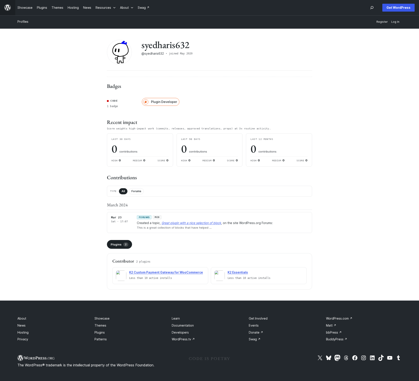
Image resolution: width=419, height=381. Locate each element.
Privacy (22, 339)
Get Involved (258, 318)
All (123, 191)
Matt (331, 325)
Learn (176, 318)
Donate (256, 332)
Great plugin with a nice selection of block (191, 223)
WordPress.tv (183, 339)
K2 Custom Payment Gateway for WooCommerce (166, 272)
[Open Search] (372, 7)
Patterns (100, 339)
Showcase (102, 318)
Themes (100, 325)
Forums (136, 191)
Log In (395, 21)
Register (382, 21)
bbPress (334, 332)
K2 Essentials (238, 272)
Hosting (23, 332)
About (21, 318)
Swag (255, 339)
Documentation (183, 325)
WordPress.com (339, 318)
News (21, 325)
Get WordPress (398, 7)
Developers (180, 332)
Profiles (22, 21)
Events (254, 325)
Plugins (119, 244)
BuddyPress (336, 339)
